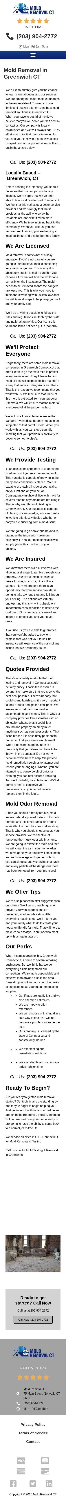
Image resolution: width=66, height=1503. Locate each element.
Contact (33, 1442)
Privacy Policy (33, 1425)
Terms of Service (33, 1433)
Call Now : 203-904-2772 (33, 1319)
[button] (33, 55)
